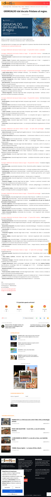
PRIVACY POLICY (37, 495)
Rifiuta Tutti (17, 487)
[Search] (44, 3)
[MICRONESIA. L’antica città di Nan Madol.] (14, 350)
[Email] (47, 318)
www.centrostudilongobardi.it (8, 289)
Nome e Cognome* (15, 396)
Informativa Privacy (40, 478)
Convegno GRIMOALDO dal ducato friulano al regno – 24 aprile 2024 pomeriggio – (21, 70)
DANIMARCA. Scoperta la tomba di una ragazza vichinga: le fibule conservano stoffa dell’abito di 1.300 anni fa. (28, 356)
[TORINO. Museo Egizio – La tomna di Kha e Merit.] (6, 449)
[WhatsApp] (36, 318)
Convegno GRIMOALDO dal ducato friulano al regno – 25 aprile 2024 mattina (20, 98)
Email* (27, 396)
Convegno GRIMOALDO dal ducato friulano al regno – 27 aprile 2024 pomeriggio (22, 250)
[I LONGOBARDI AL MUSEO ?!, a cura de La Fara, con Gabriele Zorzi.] (6, 439)
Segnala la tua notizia (50, 248)
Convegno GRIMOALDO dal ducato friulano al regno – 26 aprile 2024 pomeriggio (21, 193)
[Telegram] (44, 318)
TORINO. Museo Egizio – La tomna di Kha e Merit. (26, 448)
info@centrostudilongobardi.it (8, 290)
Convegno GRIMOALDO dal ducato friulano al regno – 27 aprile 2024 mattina (20, 217)
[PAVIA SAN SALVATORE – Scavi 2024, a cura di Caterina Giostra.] (6, 430)
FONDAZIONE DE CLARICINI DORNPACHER (11, 46)
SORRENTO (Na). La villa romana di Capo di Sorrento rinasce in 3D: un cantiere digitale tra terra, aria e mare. (28, 337)
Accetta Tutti (12, 491)
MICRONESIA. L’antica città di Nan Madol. (26, 349)
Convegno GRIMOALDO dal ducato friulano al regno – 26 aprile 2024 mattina (20, 163)
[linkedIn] (40, 318)
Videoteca (26, 8)
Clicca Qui (47, 465)
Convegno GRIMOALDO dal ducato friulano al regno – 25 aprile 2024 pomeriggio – (23, 128)
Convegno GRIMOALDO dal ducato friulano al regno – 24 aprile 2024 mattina (21, 53)
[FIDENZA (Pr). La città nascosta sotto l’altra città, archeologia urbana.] (6, 421)
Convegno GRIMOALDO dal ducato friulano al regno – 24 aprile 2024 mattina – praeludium (23, 50)
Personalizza (7, 487)
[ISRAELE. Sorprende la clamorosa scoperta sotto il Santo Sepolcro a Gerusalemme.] (14, 344)
